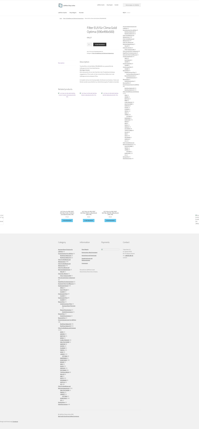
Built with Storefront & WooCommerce (68, 416)
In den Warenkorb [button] (67, 220)
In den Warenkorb (100, 44)
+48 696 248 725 (129, 255)
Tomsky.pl (15, 421)
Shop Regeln (110, 5)
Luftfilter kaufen (100, 5)
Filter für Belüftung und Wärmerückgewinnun (73, 18)
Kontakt (116, 5)
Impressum (85, 263)
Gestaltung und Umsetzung (89, 255)
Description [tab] (61, 63)
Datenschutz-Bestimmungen (89, 252)
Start (61, 18)
